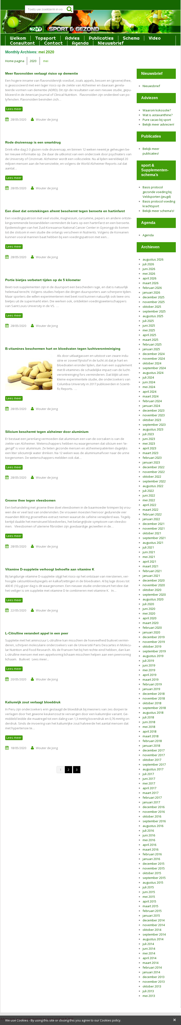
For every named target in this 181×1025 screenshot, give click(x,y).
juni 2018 (149, 722)
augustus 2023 (153, 429)
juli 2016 (148, 830)
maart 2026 (150, 283)
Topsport (45, 38)
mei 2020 (149, 613)
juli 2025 (148, 321)
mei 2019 (149, 670)
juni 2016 (149, 835)
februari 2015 (152, 911)
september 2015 (154, 878)
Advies (72, 38)
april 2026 (149, 278)
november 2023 (154, 415)
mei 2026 (149, 273)
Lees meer (13, 109)
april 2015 (149, 901)
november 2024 (154, 358)
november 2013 (154, 981)
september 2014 (154, 934)
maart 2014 (150, 963)
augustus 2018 (153, 712)
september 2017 (154, 764)
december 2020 (154, 580)
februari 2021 (152, 571)
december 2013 (154, 977)
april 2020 (149, 618)
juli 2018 (148, 717)
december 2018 (154, 694)
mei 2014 (149, 953)
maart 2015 (150, 906)
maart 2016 (150, 849)
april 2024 (149, 391)
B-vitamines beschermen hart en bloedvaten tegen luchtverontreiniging (62, 348)
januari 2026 (151, 292)
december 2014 (154, 920)
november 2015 (154, 868)
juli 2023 (148, 434)
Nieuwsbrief (110, 43)
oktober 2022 (152, 476)
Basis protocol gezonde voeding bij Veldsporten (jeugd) (157, 192)
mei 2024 (149, 387)
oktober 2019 (152, 646)
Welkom (18, 38)
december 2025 (154, 297)
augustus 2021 (153, 542)
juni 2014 (149, 948)
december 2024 (154, 354)
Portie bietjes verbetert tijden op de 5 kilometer (43, 280)
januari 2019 (151, 689)
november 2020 (154, 585)
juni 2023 (149, 439)
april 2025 (149, 335)
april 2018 (149, 731)
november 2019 (154, 642)
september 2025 (154, 311)
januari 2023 (151, 462)
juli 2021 (148, 547)
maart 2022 (150, 509)
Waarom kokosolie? (157, 110)
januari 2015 (151, 915)
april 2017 (149, 788)
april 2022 (149, 505)
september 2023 (154, 424)
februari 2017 (152, 797)
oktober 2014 (152, 930)
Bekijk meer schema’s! (158, 211)
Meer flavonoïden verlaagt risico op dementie (41, 73)
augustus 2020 (153, 599)
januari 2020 (151, 632)
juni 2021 (149, 552)
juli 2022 (148, 491)
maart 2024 (150, 396)
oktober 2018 (152, 703)
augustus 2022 (153, 486)
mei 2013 (149, 996)
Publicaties (101, 38)
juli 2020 (148, 604)
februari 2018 (152, 741)
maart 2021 (150, 566)
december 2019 (154, 637)
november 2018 (154, 698)
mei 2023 (149, 443)
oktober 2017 (152, 760)
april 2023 (149, 448)
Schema (131, 38)
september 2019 (154, 651)
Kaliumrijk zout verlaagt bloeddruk (33, 702)
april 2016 (149, 845)
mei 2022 (149, 500)
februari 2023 (152, 458)
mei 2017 (149, 783)
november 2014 (154, 925)
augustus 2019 (153, 656)
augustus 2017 (153, 769)
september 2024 (154, 368)
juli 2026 (148, 264)
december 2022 (154, 467)
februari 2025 (152, 344)
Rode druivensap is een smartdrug (33, 142)
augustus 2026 (153, 259)
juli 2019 (148, 660)
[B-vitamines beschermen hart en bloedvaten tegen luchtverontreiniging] (28, 372)
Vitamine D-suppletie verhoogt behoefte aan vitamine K (49, 569)
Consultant (22, 43)
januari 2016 (151, 859)
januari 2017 (151, 802)
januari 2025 (151, 349)
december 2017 (154, 750)
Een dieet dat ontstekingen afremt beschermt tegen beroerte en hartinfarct (65, 211)
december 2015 (154, 863)
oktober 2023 (152, 420)
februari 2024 (152, 401)
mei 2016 (149, 840)
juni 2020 (149, 609)
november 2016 (154, 812)
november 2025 (154, 302)
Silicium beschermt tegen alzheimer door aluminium (46, 432)
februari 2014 (152, 967)
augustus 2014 (153, 939)
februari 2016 (152, 854)
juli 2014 (148, 944)
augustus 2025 (153, 316)
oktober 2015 (152, 873)
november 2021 (154, 528)
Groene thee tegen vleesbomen (30, 500)
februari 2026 (152, 288)
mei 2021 (149, 557)
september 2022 (154, 481)
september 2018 (154, 708)
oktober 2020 (152, 590)
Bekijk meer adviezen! (158, 124)
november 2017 (154, 755)
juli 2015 (148, 887)
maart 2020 (150, 623)
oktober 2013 (152, 986)
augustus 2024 (153, 373)
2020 (33, 61)
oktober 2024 (152, 363)
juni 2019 (149, 665)
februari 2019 (152, 684)
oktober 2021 (152, 533)
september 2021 (154, 538)
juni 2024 (149, 382)
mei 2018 (149, 727)
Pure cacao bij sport (157, 120)
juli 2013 (148, 991)
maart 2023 (150, 453)
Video (155, 38)
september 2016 (154, 821)
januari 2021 (151, 576)
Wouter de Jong (47, 119)
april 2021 (149, 561)
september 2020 (154, 594)
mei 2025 (149, 330)
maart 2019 (150, 679)
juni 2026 (149, 269)
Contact (53, 43)
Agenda (80, 43)
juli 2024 (148, 377)
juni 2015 (149, 892)
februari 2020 (152, 627)
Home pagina (14, 61)
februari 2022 (152, 514)
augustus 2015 (153, 882)
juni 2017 (149, 778)
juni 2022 (149, 495)
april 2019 (149, 675)
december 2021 (154, 524)
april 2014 (149, 958)
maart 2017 (150, 793)
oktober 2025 (152, 306)
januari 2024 (151, 406)
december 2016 (154, 807)
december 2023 (154, 410)
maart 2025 (150, 339)
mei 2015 (149, 896)
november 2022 (154, 472)
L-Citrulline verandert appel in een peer (36, 633)
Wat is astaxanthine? (158, 115)
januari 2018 (151, 745)
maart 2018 (150, 736)
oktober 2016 (152, 816)
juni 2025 (149, 325)
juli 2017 (148, 774)
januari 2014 (151, 972)
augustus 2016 (153, 826)
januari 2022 (151, 519)
